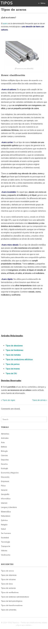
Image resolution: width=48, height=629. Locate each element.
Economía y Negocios (10, 473)
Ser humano (6, 533)
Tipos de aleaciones (14, 345)
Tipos (7, 3)
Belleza (4, 447)
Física (3, 486)
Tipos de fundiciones (14, 350)
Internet (4, 503)
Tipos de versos (7, 571)
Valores (4, 550)
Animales (4, 438)
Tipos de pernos (13, 364)
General (4, 490)
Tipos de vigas (8, 400)
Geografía (5, 494)
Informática (5, 499)
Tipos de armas (39, 400)
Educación (5, 477)
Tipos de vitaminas (8, 575)
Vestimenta (5, 555)
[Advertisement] (19, 315)
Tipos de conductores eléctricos (19, 359)
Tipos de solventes (8, 610)
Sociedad (5, 537)
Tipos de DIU (11, 373)
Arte (3, 442)
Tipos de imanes (13, 369)
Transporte (5, 546)
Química (4, 520)
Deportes (5, 460)
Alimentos (5, 434)
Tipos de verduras (8, 588)
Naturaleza (5, 516)
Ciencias (4, 455)
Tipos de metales (13, 355)
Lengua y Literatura (9, 507)
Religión (4, 524)
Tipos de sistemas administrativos (15, 597)
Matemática (6, 511)
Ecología (4, 468)
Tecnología (5, 542)
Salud (3, 529)
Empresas (5, 481)
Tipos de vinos (7, 584)
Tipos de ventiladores (10, 592)
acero (5, 23)
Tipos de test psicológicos (11, 601)
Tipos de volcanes (8, 579)
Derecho (4, 464)
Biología (4, 451)
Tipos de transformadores (12, 605)
